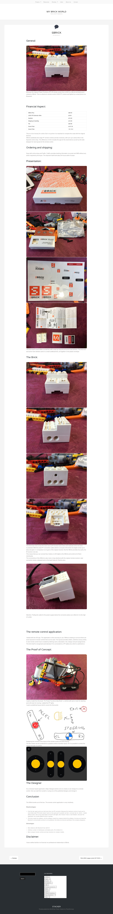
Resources (46, 2)
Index (61, 2)
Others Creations (50, 893)
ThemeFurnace (70, 909)
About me (68, 2)
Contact (76, 2)
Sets (46, 897)
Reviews (54, 2)
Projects (37, 2)
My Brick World (56, 11)
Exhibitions (48, 883)
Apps (46, 879)
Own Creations (49, 895)
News (46, 891)
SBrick (56, 32)
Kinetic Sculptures (50, 887)
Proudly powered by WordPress (47, 909)
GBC (46, 885)
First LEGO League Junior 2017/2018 (91, 858)
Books (47, 881)
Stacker (56, 907)
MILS (46, 889)
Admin (47, 877)
